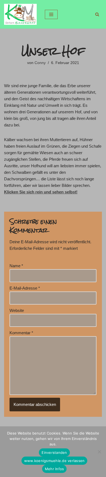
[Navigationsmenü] (51, 14)
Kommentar (21, 332)
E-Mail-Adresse (25, 288)
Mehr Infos (54, 469)
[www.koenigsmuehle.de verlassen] (99, 451)
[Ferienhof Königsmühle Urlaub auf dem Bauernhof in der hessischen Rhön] (20, 14)
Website (17, 310)
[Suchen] (97, 14)
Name (16, 265)
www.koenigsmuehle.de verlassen (54, 460)
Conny (40, 63)
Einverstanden (54, 452)
